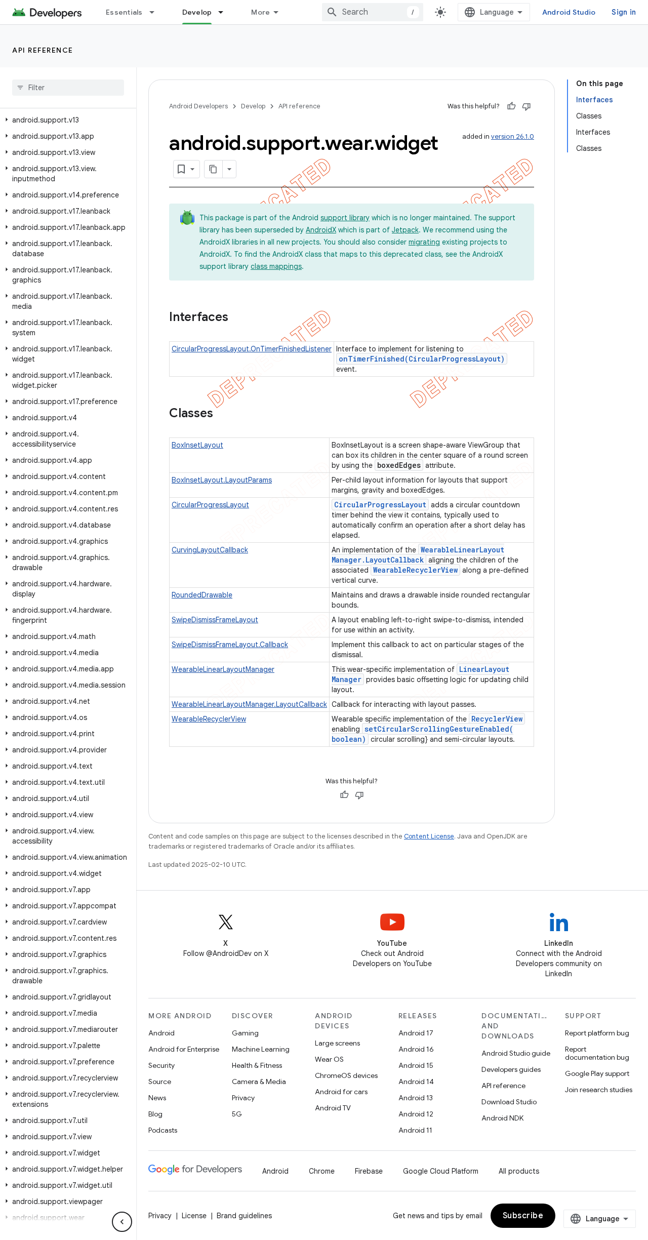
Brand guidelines (244, 1216)
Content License (429, 836)
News (157, 1097)
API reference (42, 50)
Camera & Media (259, 1081)
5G (237, 1113)
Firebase (369, 1171)
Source (159, 1081)
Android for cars (341, 1091)
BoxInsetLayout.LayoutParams (222, 480)
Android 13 (415, 1097)
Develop (197, 12)
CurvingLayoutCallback (210, 549)
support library (345, 217)
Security (161, 1065)
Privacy (243, 1097)
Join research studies (598, 1089)
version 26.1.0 (512, 136)
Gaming (245, 1032)
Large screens (337, 1043)
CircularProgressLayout (210, 504)
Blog (155, 1113)
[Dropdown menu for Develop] (225, 12)
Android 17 (415, 1032)
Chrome (322, 1171)
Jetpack (405, 229)
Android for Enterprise (183, 1049)
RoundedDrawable (202, 594)
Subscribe (523, 1216)
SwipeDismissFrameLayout (215, 619)
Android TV (333, 1107)
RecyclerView (496, 719)
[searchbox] (68, 87)
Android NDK (502, 1118)
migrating (424, 242)
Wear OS (329, 1059)
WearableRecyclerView (415, 570)
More (260, 12)
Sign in (624, 12)
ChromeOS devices (346, 1075)
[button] (66, 120)
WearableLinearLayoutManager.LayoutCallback (418, 555)
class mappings (276, 266)
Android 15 (415, 1065)
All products (519, 1171)
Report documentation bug (597, 1053)
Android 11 (415, 1130)
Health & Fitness (257, 1065)
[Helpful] (511, 106)
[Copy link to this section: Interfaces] (238, 318)
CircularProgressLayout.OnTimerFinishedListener (252, 348)
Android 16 (416, 1049)
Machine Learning (261, 1049)
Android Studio (569, 12)
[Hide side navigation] (122, 1222)
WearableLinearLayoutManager (223, 669)
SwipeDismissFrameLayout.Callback (230, 644)
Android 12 (415, 1113)
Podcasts (162, 1130)
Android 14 (416, 1081)
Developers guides (511, 1069)
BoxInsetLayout (197, 445)
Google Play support (597, 1073)
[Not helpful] (526, 106)
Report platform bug (597, 1032)
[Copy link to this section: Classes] (223, 414)
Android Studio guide (515, 1053)
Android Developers (198, 106)
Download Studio (509, 1101)
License (194, 1216)
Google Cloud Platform (440, 1171)
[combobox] (372, 12)
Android (161, 1032)
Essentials (124, 12)
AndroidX (321, 229)
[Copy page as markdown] (214, 169)
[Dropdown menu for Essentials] (156, 12)
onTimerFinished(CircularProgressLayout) (422, 359)
